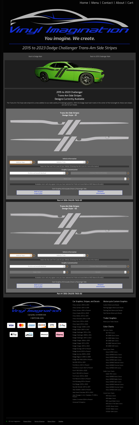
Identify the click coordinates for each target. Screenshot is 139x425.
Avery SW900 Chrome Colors (114, 365)
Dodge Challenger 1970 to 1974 (82, 332)
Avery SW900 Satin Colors (113, 360)
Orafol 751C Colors (111, 374)
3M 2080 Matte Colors (112, 338)
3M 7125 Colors (110, 333)
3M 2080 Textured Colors (113, 343)
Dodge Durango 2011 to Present (82, 349)
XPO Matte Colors (111, 398)
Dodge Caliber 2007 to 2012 (81, 329)
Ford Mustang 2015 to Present (81, 381)
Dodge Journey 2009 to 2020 (81, 354)
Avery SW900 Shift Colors (113, 368)
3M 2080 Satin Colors (112, 341)
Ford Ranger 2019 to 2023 (80, 384)
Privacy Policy (27, 421)
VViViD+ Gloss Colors (112, 406)
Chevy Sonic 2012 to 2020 (80, 321)
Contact (107, 3)
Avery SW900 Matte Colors (114, 357)
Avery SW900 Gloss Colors (114, 354)
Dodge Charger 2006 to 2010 (81, 340)
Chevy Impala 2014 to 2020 (81, 313)
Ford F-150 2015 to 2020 (80, 370)
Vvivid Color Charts (108, 393)
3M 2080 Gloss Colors (112, 335)
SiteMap (61, 421)
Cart (130, 3)
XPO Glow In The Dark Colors (114, 403)
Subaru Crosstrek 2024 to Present (82, 399)
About (120, 3)
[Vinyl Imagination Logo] (69, 21)
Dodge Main (35, 56)
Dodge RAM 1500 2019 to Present (82, 359)
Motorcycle (110, 321)
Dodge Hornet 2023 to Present (82, 351)
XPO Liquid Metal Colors (113, 401)
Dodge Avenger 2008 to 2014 (81, 327)
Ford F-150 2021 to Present (80, 373)
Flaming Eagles (113, 307)
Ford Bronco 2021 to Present (81, 365)
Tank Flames (112, 313)
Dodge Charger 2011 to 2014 (81, 343)
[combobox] (21, 162)
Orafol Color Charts (108, 371)
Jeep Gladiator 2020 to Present (82, 389)
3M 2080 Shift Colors (112, 346)
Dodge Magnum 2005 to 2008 (82, 357)
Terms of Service (39, 421)
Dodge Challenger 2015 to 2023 (82, 338)
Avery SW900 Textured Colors (114, 362)
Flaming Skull (112, 310)
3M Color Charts (108, 330)
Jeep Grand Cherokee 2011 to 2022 (83, 392)
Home (84, 3)
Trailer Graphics (109, 318)
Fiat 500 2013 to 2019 (79, 362)
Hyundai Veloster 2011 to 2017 (81, 387)
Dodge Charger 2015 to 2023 (81, 346)
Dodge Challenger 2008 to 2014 (82, 335)
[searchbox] (98, 173)
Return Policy (51, 421)
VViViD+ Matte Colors (112, 409)
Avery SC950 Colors (112, 352)
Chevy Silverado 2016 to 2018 (81, 318)
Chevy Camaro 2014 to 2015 (81, 307)
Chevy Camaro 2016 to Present (82, 310)
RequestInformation (100, 192)
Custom (111, 305)
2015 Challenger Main (100, 56)
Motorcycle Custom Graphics (115, 301)
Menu (95, 3)
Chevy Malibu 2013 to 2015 (80, 316)
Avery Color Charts (108, 349)
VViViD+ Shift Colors (112, 411)
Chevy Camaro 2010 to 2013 (81, 305)
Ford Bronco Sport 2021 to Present (83, 368)
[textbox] (21, 162)
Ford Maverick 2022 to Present (82, 379)
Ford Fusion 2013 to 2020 (80, 376)
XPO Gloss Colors (111, 396)
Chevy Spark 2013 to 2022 (80, 324)
